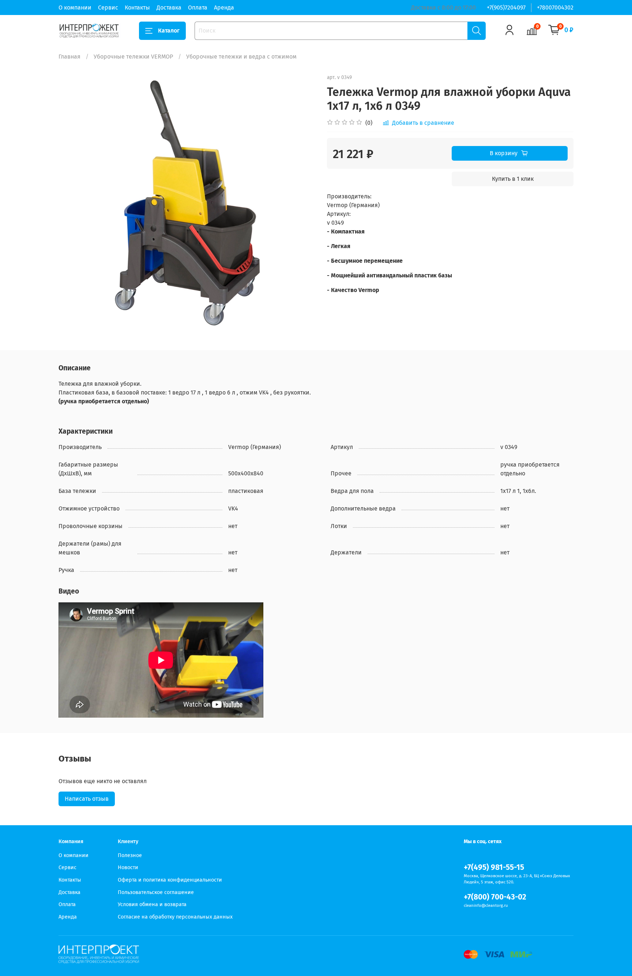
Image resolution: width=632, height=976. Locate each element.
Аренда (224, 7)
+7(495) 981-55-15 (494, 867)
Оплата (197, 7)
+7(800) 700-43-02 (495, 897)
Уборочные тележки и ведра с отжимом (241, 56)
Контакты (137, 7)
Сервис (108, 7)
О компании (75, 7)
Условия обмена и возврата (152, 904)
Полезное (130, 855)
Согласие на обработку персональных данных (175, 917)
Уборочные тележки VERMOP (133, 56)
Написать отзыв (87, 798)
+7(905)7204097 (506, 7)
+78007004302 (555, 7)
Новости (128, 867)
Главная (69, 56)
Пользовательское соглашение (156, 892)
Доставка (169, 7)
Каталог (169, 30)
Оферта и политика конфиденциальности (170, 880)
